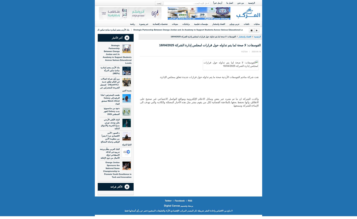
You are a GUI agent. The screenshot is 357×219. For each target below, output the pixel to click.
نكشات (246, 24)
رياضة (132, 24)
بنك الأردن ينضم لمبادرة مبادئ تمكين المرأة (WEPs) (105, 30)
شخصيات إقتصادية (160, 24)
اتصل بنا (229, 3)
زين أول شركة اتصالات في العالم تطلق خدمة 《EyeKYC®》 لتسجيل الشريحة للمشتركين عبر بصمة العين (116, 85)
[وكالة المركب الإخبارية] (248, 12)
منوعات (175, 24)
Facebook (180, 200)
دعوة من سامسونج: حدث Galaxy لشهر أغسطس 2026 (111, 111)
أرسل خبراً (217, 3)
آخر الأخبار (117, 37)
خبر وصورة (143, 24)
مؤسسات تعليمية (201, 24)
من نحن (240, 3)
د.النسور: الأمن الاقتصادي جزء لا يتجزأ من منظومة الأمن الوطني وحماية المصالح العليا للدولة (116, 139)
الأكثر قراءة (116, 186)
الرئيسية (251, 3)
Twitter (168, 200)
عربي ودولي (234, 24)
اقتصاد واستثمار (218, 24)
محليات (257, 24)
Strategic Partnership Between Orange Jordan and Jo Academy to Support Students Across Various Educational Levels (187, 30)
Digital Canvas (172, 205)
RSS (190, 200)
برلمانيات (186, 24)
